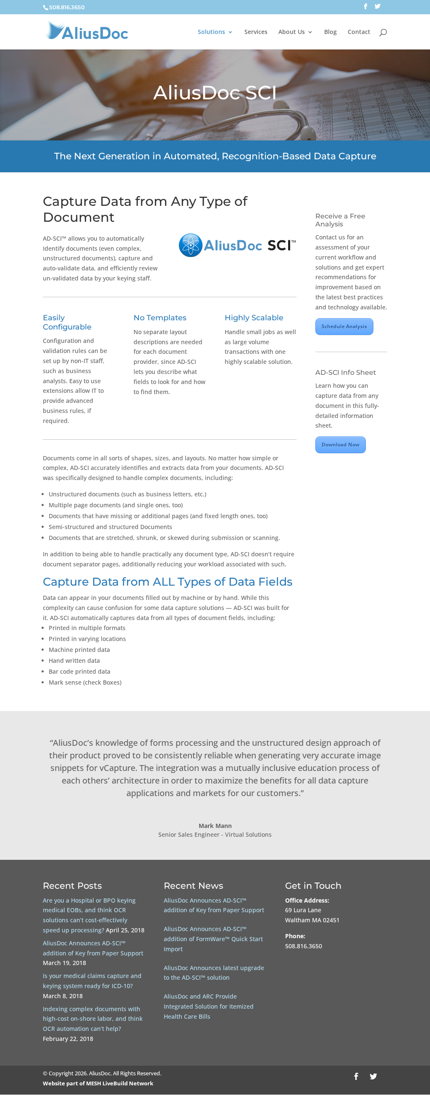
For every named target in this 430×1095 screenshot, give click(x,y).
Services (255, 32)
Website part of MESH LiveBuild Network (98, 1083)
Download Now (340, 444)
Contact (359, 32)
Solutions (211, 32)
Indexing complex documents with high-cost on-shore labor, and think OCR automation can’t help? (93, 1019)
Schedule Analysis (344, 326)
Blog (330, 32)
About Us (291, 32)
